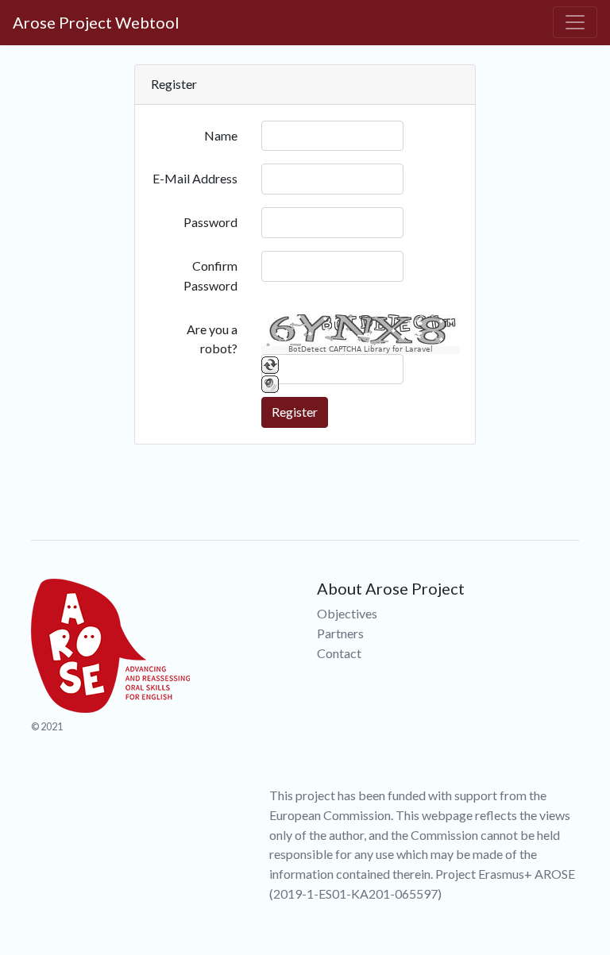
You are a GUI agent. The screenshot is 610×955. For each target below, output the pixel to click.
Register (295, 411)
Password (210, 221)
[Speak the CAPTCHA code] (270, 383)
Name (220, 135)
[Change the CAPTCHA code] (270, 364)
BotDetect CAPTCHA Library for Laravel (360, 349)
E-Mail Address (194, 178)
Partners (340, 633)
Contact (339, 652)
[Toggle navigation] (575, 22)
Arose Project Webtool (96, 22)
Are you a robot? (212, 339)
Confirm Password (210, 275)
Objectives (347, 613)
